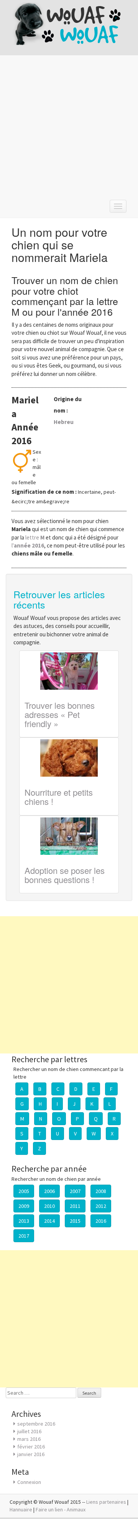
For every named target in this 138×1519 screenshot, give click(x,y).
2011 (75, 1206)
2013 (23, 1220)
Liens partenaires (106, 1501)
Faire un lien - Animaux (60, 1509)
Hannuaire (21, 1509)
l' (28, 545)
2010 (49, 1206)
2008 (100, 1191)
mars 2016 (29, 1439)
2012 (100, 1206)
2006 (49, 1191)
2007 (75, 1191)
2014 (49, 1220)
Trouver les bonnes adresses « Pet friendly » (60, 714)
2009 (23, 1206)
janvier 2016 (30, 1454)
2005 (23, 1191)
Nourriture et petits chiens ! (59, 796)
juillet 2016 (29, 1431)
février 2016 (31, 1446)
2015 (75, 1220)
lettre (35, 537)
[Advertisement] (69, 125)
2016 (100, 1220)
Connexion (29, 1482)
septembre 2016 (36, 1423)
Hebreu (64, 422)
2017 (23, 1235)
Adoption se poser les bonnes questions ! (65, 874)
